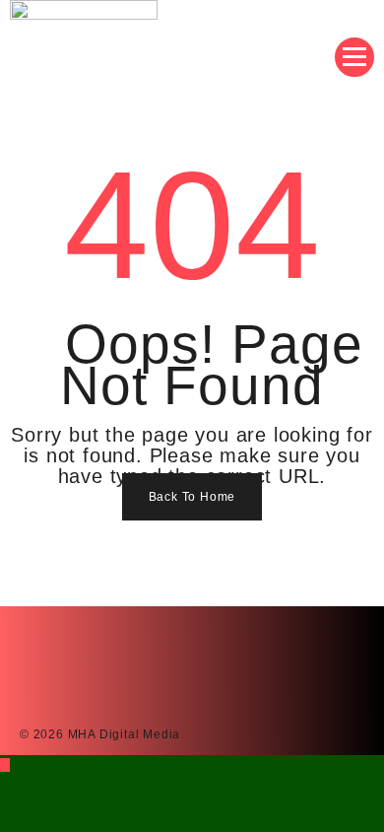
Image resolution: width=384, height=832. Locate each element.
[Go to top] (5, 765)
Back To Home (192, 497)
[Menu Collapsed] (354, 57)
